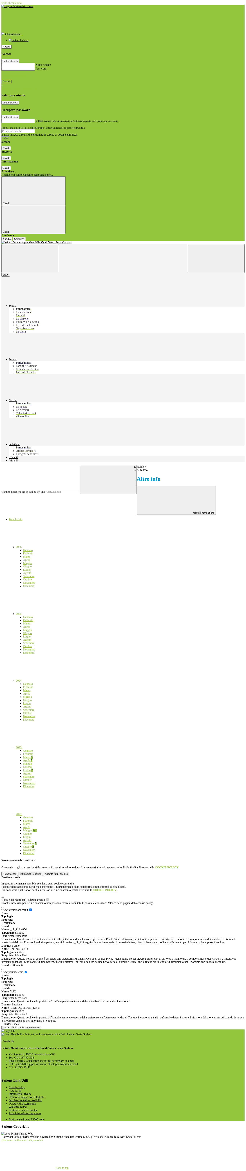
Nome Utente (43, 64)
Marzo (26, 556)
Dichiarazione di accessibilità (25, 1100)
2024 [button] (19, 680)
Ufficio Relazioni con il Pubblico (27, 1097)
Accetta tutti (56, 874)
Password (40, 68)
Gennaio (28, 550)
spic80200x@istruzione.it (45, 1060)
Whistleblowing (18, 1106)
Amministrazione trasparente (25, 1113)
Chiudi (6, 148)
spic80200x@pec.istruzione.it (46, 1064)
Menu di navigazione (203, 512)
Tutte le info (15, 519)
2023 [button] (19, 747)
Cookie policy (17, 1087)
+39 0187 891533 (24, 1057)
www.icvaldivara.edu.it (15, 909)
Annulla (7, 239)
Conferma (19, 239)
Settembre (28, 576)
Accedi (6, 46)
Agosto (27, 572)
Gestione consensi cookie (23, 1110)
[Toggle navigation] (29, 258)
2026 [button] (19, 546)
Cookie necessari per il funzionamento (23, 899)
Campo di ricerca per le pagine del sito (23, 491)
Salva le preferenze (29, 1027)
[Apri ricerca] (216, 258)
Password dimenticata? (14, 75)
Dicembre (28, 585)
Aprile (26, 559)
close (5, 274)
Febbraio (28, 553)
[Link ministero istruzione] (17, 6)
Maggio (27, 563)
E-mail (39, 120)
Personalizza (9, 874)
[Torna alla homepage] (123, 242)
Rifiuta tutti (30, 874)
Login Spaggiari (94, 127)
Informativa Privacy (20, 1093)
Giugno (27, 566)
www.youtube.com (12, 971)
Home (140, 466)
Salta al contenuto (11, 3)
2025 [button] (19, 613)
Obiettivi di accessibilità (22, 1103)
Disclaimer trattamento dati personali (22, 1140)
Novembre (29, 582)
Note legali (15, 1090)
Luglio (27, 569)
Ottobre (27, 579)
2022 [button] (19, 814)
